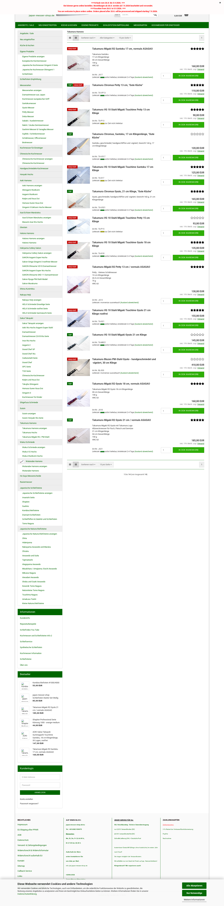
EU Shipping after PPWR (28, 830)
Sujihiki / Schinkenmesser (33, 134)
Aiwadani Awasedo (30, 577)
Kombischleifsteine (30, 510)
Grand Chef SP (28, 349)
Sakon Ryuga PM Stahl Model (35, 279)
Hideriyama (27, 542)
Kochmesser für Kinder (32, 397)
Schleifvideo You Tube (29, 630)
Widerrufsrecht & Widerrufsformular (33, 850)
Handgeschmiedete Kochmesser (34, 168)
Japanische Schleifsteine (31, 488)
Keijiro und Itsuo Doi (30, 198)
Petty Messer (28, 112)
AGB (19, 835)
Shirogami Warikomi (31, 190)
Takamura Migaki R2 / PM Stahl (35, 437)
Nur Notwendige (194, 893)
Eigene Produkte (90, 25)
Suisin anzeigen (29, 413)
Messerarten (140, 25)
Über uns (24, 665)
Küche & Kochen (69, 25)
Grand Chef (27, 362)
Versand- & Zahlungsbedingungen (32, 845)
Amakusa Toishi (29, 599)
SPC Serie (26, 367)
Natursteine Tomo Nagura (33, 590)
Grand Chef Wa (28, 354)
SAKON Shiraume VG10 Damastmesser (39, 266)
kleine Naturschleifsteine (33, 603)
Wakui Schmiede (27, 442)
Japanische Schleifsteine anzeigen (37, 493)
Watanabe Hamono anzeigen (34, 466)
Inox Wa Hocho (28, 341)
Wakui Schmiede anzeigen (33, 447)
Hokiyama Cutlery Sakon (30, 248)
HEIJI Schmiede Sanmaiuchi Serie (37, 313)
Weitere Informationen (194, 899)
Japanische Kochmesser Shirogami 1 (38, 69)
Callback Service (25, 871)
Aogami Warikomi (29, 194)
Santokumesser (29, 103)
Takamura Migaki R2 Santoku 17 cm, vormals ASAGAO (122, 48)
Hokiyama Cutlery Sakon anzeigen (37, 253)
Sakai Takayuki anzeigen (33, 323)
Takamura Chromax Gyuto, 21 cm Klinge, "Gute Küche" (122, 191)
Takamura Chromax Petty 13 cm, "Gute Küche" (117, 85)
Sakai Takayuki (26, 318)
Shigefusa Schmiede (29, 402)
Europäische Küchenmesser (34, 61)
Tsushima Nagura (29, 595)
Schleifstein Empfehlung (116, 25)
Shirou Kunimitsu (27, 289)
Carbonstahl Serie (29, 358)
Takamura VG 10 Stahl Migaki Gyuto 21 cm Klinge (119, 334)
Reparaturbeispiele (28, 624)
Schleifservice (26, 641)
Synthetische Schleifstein (31, 647)
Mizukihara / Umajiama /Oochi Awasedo (39, 569)
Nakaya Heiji (25, 295)
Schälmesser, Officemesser (34, 138)
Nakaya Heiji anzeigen (31, 300)
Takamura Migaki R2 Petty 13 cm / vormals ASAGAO (121, 266)
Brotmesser (27, 142)
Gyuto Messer (28, 107)
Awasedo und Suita (30, 555)
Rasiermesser (26, 482)
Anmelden (40, 792)
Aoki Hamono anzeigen (32, 185)
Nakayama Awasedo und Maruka (36, 547)
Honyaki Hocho (26, 174)
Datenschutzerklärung (27, 894)
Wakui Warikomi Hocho (32, 456)
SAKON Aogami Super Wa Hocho (36, 270)
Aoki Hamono (26, 180)
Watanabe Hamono (33, 461)
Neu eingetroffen (48, 25)
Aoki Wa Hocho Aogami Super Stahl (37, 327)
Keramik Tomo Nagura (31, 586)
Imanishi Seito (29, 497)
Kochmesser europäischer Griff (35, 99)
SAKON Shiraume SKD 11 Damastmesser (40, 275)
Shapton (25, 502)
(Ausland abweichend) (144, 77)
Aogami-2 (26, 345)
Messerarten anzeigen (31, 90)
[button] (70, 38)
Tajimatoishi (27, 560)
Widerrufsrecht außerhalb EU (30, 855)
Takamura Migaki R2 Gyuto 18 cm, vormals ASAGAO (121, 383)
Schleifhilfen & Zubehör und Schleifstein (39, 519)
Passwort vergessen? (29, 803)
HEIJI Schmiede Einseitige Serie (36, 304)
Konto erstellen (26, 799)
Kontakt (21, 861)
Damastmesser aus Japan (33, 95)
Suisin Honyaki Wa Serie (32, 418)
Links (20, 876)
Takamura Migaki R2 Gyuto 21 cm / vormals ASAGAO (121, 420)
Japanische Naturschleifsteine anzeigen (39, 534)
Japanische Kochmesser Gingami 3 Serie (40, 65)
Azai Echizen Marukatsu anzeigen (36, 217)
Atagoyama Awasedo (31, 564)
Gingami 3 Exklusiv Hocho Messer (37, 207)
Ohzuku (25, 551)
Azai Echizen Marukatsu (30, 212)
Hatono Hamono (27, 233)
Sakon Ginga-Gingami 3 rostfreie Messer (39, 262)
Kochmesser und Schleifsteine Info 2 (36, 635)
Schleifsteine (25, 659)
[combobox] (88, 38)
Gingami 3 (26, 393)
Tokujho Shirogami (30, 384)
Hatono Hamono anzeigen (33, 238)
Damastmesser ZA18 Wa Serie (35, 336)
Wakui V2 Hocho (29, 452)
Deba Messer (28, 116)
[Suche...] (155, 14)
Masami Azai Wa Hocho (32, 222)
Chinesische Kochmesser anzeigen (37, 159)
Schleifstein (27, 74)
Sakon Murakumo (29, 283)
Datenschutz (23, 840)
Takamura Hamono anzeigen (34, 428)
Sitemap (21, 866)
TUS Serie (26, 371)
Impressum (22, 824)
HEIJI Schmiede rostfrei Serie (35, 308)
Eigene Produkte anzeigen (33, 56)
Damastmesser (29, 332)
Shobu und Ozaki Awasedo (33, 581)
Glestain (23, 227)
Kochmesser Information (30, 653)
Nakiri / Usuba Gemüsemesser (35, 125)
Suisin (22, 408)
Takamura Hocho (29, 432)
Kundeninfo (25, 618)
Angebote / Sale (26, 25)
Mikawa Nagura (29, 573)
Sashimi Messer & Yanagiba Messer (37, 129)
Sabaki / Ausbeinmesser (32, 121)
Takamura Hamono (28, 423)
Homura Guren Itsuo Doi (32, 203)
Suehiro (25, 506)
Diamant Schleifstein (31, 515)
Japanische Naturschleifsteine (33, 529)
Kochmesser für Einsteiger (166, 25)
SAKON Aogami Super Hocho (34, 257)
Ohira (24, 538)
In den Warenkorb (188, 76)
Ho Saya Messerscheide (30, 476)
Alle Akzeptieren (194, 885)
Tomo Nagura (28, 523)
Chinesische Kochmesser (31, 154)
